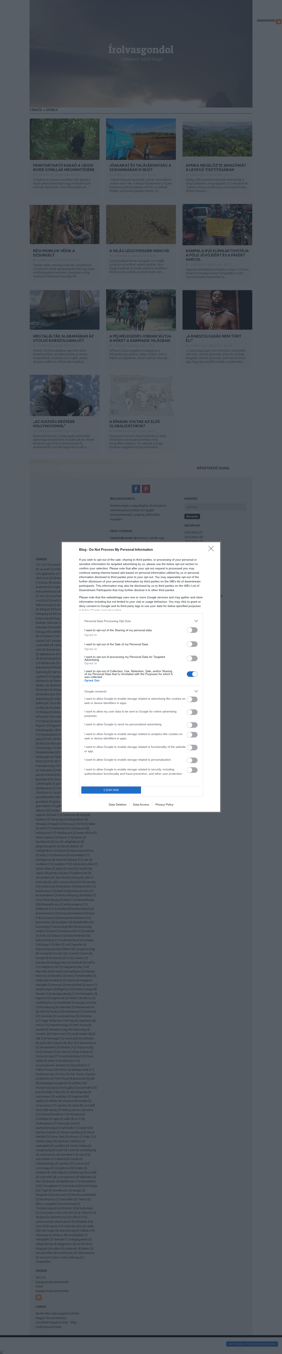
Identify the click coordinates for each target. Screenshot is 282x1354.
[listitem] (141, 621)
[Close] (212, 550)
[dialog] (141, 677)
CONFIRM (111, 790)
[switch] (192, 630)
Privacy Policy (164, 804)
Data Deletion (118, 804)
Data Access (141, 804)
